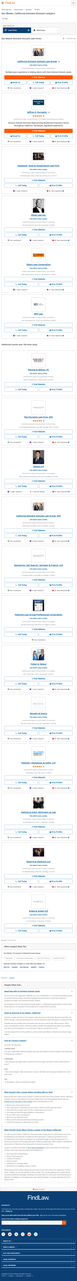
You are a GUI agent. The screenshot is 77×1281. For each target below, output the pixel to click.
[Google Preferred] (36, 1234)
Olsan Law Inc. (38, 215)
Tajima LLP (38, 466)
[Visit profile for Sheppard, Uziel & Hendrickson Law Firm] (38, 156)
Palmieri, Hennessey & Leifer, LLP (38, 762)
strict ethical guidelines (36, 1148)
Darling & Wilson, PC (38, 369)
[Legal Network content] (73, 1265)
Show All (4, 978)
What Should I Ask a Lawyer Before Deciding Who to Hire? (28, 1092)
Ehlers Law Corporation (38, 264)
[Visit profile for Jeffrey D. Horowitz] (38, 103)
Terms (4, 1276)
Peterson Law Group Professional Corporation (38, 614)
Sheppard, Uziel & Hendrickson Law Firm (38, 165)
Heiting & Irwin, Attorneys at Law (38, 812)
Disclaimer (19, 1276)
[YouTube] (10, 1234)
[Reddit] (29, 1234)
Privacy (11, 1276)
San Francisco (24, 967)
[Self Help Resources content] (73, 1253)
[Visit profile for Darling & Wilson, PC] (38, 360)
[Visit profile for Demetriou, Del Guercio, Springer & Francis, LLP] (38, 556)
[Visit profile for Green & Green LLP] (38, 902)
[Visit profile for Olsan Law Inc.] (38, 206)
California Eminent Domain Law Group (37, 61)
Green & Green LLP (38, 911)
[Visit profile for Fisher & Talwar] (38, 655)
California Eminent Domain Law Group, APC (38, 515)
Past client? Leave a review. (38, 65)
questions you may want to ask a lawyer (18, 1101)
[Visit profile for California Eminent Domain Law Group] (38, 52)
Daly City (6, 967)
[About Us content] (73, 1241)
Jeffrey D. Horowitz (37, 112)
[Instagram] (23, 1234)
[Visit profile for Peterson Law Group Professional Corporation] (38, 605)
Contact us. (9, 1211)
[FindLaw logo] (11, 3)
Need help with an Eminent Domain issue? (22, 991)
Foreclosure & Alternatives (25, 958)
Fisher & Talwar (38, 664)
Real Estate (9, 958)
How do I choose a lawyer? (15, 1040)
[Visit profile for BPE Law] (38, 304)
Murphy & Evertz (38, 713)
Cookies (28, 1276)
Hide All (11, 978)
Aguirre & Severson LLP (38, 861)
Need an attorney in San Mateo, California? (22, 1013)
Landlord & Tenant (59, 958)
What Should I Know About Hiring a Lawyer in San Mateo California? (33, 1130)
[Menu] (3, 3)
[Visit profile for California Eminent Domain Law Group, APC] (38, 506)
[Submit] (64, 1223)
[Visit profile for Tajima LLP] (38, 457)
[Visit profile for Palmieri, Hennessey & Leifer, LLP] (38, 753)
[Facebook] (3, 1234)
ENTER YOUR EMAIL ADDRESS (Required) (15, 1219)
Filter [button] (6, 18)
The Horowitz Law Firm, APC (38, 417)
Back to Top (39, 1189)
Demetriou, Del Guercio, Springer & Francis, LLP (38, 565)
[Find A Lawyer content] (73, 1247)
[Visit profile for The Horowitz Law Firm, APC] (38, 408)
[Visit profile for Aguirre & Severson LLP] (38, 852)
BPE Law (38, 313)
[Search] (73, 3)
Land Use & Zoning (43, 958)
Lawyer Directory (6, 9)
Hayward (15, 967)
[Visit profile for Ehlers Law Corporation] (38, 255)
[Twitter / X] (16, 1234)
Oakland (33, 967)
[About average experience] (68, 88)
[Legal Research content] (73, 1259)
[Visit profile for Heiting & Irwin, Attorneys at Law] (38, 803)
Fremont (41, 967)
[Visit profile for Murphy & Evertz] (38, 704)
